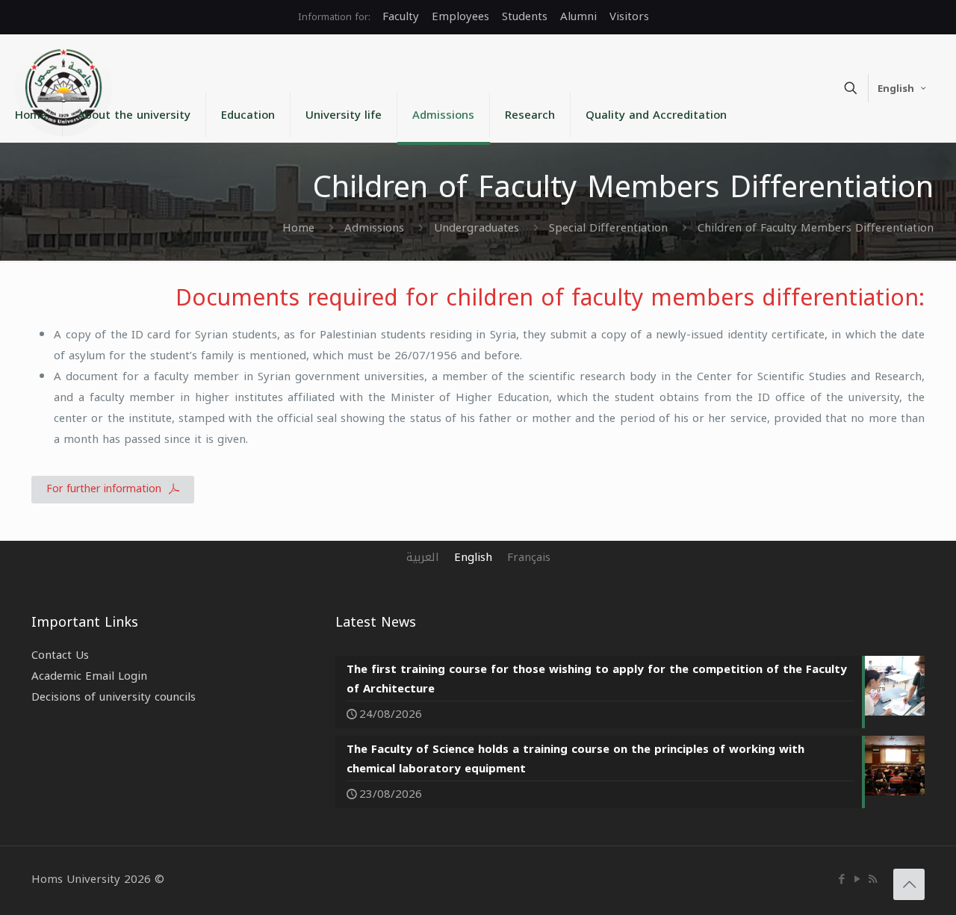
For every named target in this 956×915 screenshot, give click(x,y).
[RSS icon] (872, 879)
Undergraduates (476, 227)
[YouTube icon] (857, 879)
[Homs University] (63, 87)
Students (524, 16)
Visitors (629, 16)
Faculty (400, 16)
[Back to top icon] (909, 884)
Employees (460, 16)
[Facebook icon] (841, 879)
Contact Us (60, 655)
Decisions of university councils (113, 696)
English (896, 88)
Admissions (374, 227)
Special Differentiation (608, 227)
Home (298, 227)
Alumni (578, 16)
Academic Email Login (89, 676)
